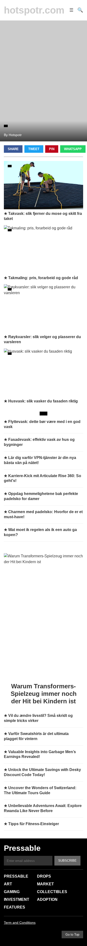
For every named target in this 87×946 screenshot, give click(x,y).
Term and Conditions (20, 922)
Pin (51, 149)
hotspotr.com (34, 10)
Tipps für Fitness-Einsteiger (33, 824)
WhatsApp (73, 149)
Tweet (33, 149)
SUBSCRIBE (67, 860)
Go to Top (72, 934)
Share (13, 149)
